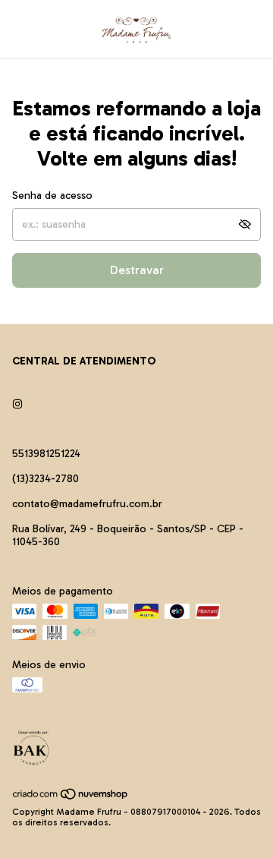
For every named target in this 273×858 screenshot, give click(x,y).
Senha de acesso (52, 195)
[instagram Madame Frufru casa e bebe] (17, 404)
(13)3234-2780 (45, 478)
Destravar (137, 270)
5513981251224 (46, 453)
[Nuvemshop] (71, 797)
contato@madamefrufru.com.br (87, 503)
